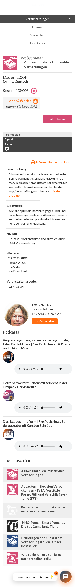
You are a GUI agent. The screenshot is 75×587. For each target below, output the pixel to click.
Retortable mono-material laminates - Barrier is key (43, 509)
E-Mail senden (45, 321)
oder (20, 101)
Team (8, 144)
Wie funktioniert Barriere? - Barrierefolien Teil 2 (42, 557)
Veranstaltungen (37, 19)
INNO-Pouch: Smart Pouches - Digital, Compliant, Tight (44, 524)
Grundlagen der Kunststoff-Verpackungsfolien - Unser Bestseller (42, 542)
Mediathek (37, 35)
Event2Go (37, 43)
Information (12, 134)
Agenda (9, 139)
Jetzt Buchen (57, 119)
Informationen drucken (52, 162)
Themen (37, 27)
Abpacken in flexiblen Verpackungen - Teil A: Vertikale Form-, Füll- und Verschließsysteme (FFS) (44, 492)
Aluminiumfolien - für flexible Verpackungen (43, 473)
